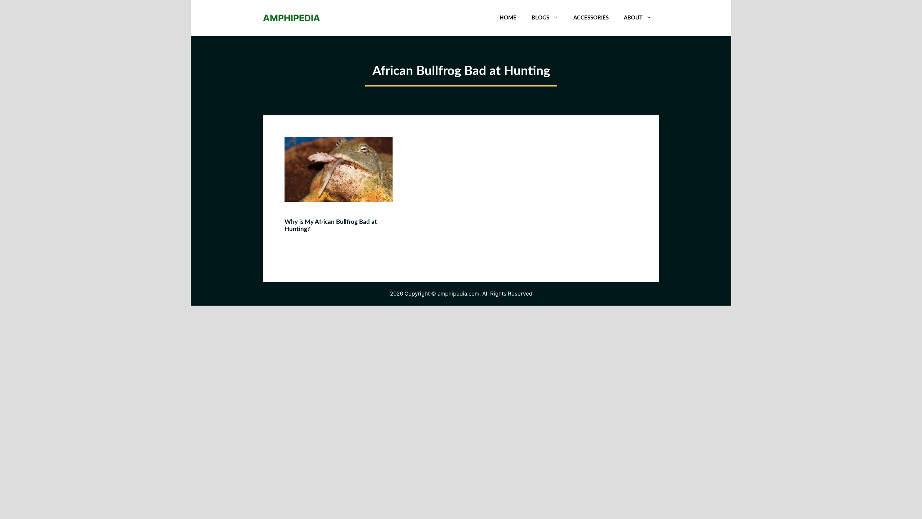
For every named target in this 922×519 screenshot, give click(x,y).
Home (508, 18)
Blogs (540, 18)
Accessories (591, 18)
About (633, 18)
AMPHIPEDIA (291, 18)
